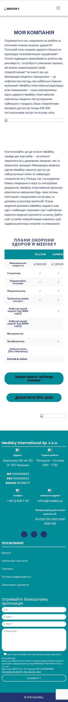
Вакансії (6, 552)
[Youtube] (44, 534)
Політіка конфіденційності (16, 576)
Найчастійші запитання (15, 560)
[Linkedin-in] (24, 534)
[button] (34, 378)
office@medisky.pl (50, 501)
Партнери (7, 568)
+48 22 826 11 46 (18, 501)
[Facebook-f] (34, 534)
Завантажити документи (15, 584)
